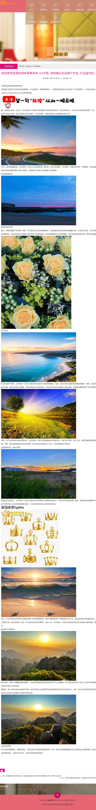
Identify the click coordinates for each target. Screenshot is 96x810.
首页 (31, 10)
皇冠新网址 (43, 22)
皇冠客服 (65, 804)
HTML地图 (71, 800)
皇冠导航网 (31, 22)
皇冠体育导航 (46, 804)
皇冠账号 (29, 66)
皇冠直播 (55, 10)
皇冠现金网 (59, 804)
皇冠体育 (53, 804)
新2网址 (70, 804)
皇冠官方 (67, 10)
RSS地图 (65, 800)
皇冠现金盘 (80, 10)
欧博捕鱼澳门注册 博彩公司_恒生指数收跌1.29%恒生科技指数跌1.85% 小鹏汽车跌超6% (33, 776)
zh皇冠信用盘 (6, 746)
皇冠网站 (43, 10)
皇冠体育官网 (55, 22)
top (57, 795)
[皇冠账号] (7, 1)
